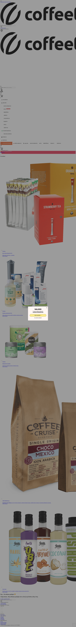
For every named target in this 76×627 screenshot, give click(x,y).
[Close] (46, 308)
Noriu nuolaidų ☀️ (38, 315)
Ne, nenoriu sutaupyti (38, 317)
